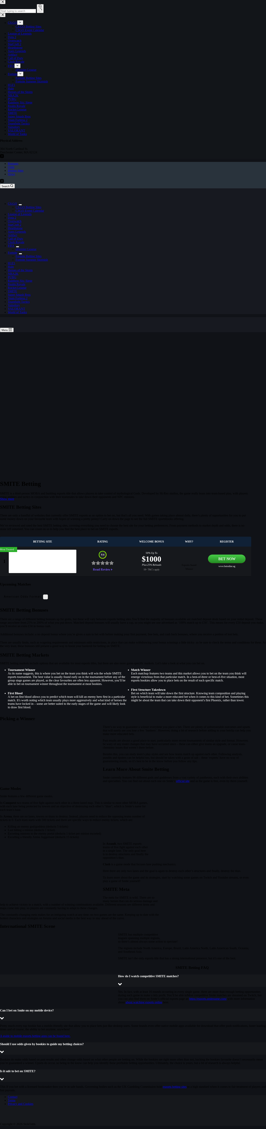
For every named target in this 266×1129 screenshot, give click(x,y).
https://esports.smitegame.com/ (208, 998)
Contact (12, 1096)
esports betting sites (175, 1086)
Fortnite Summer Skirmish (32, 259)
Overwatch (14, 221)
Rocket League (17, 287)
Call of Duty (15, 238)
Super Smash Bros (19, 294)
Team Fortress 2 (17, 298)
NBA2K (13, 273)
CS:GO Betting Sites (28, 207)
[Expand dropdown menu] (20, 204)
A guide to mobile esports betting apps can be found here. (35, 1036)
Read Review (101, 569)
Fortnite (12, 252)
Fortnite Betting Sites (28, 256)
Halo (11, 266)
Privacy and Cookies (20, 1103)
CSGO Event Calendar (30, 210)
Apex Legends (17, 231)
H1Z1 (11, 263)
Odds (11, 167)
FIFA (11, 245)
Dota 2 (12, 217)
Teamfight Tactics (19, 301)
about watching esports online (144, 1002)
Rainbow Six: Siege (20, 280)
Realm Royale (16, 284)
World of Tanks (17, 312)
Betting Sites (15, 170)
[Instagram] (2, 181)
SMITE (12, 291)
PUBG (12, 277)
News (11, 174)
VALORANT (16, 308)
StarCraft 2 (14, 224)
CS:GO (12, 203)
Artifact (12, 235)
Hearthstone (15, 228)
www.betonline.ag (226, 566)
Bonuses (13, 163)
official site (182, 781)
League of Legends (20, 214)
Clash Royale (16, 242)
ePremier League (26, 249)
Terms (11, 1100)
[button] (133, 980)
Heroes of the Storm (20, 270)
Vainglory (14, 305)
